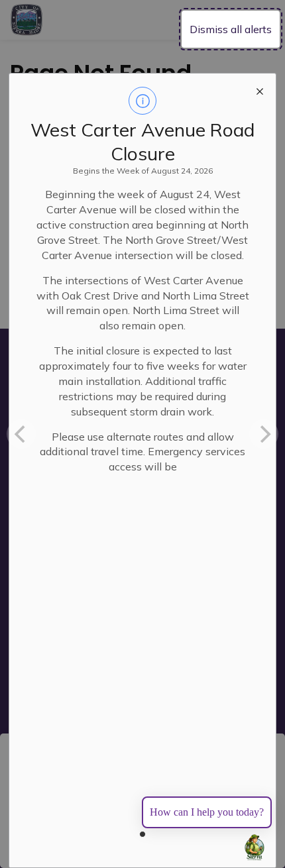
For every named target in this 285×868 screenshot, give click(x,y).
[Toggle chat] (254, 847)
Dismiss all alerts (231, 29)
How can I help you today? (207, 812)
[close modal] (260, 89)
